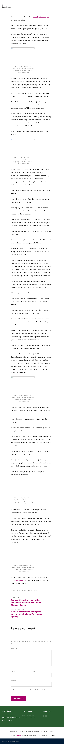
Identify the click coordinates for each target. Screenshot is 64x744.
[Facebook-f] (43, 716)
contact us (18, 735)
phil (14, 590)
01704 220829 (10, 715)
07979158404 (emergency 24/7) (11, 718)
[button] (61, 6)
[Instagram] (46, 716)
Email (34, 671)
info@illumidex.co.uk (18, 580)
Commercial (33, 590)
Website (13, 680)
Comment (14, 648)
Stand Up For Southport (41, 17)
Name (13, 671)
